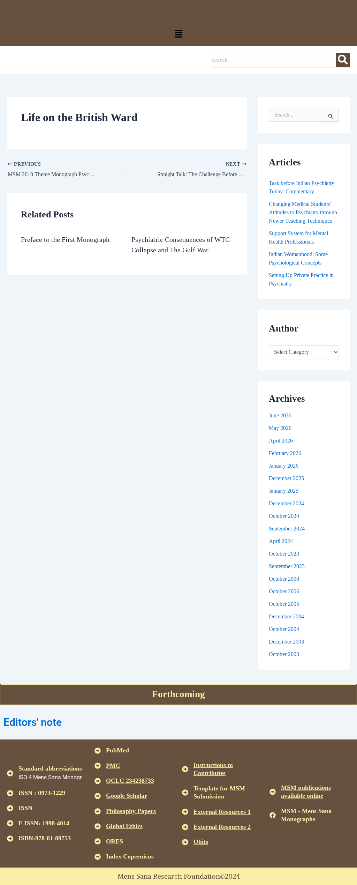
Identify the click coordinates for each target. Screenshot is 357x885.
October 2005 (284, 604)
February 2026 (285, 453)
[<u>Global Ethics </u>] (97, 826)
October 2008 (284, 579)
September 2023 (287, 566)
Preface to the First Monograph (65, 239)
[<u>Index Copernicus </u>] (97, 857)
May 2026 (280, 428)
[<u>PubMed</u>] (97, 751)
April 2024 (281, 541)
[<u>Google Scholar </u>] (97, 796)
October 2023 (284, 554)
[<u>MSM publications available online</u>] (272, 792)
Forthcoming (178, 694)
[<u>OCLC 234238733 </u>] (97, 781)
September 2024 (287, 528)
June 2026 (280, 415)
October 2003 (284, 654)
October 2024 (284, 516)
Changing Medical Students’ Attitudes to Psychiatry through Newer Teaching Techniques (303, 212)
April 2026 (281, 441)
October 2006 (284, 591)
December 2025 (286, 478)
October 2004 (284, 629)
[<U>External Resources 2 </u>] (185, 827)
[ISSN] (10, 808)
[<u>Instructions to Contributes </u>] (185, 769)
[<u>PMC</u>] (97, 766)
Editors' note (32, 722)
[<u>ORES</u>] (97, 841)
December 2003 (286, 642)
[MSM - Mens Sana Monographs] (272, 815)
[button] (178, 34)
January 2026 (283, 466)
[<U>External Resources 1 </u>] (185, 812)
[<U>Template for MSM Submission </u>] (185, 792)
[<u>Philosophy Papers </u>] (97, 811)
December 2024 (286, 503)
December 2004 (286, 616)
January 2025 (283, 491)
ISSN (25, 807)
